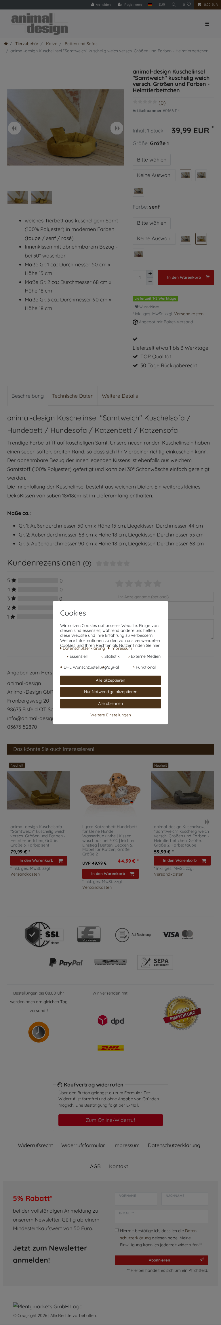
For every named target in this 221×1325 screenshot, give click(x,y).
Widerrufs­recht (35, 1145)
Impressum (126, 1145)
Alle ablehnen (110, 703)
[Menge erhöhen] (149, 274)
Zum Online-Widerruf (110, 1120)
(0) (162, 102)
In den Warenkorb (184, 277)
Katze (51, 43)
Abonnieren (159, 1259)
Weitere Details (120, 396)
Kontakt (118, 1166)
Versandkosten (188, 313)
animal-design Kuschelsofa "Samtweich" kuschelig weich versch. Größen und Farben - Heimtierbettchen (38, 836)
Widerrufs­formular (83, 1145)
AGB (95, 1166)
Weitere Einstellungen (110, 715)
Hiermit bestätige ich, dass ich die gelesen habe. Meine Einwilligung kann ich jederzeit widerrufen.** (161, 1237)
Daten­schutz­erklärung (174, 1145)
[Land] (150, 4)
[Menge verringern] (149, 281)
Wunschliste (148, 307)
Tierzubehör (26, 43)
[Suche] (174, 4)
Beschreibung (28, 396)
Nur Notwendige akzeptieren (110, 691)
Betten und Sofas (81, 43)
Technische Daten (73, 396)
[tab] (27, 396)
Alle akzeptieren (110, 680)
